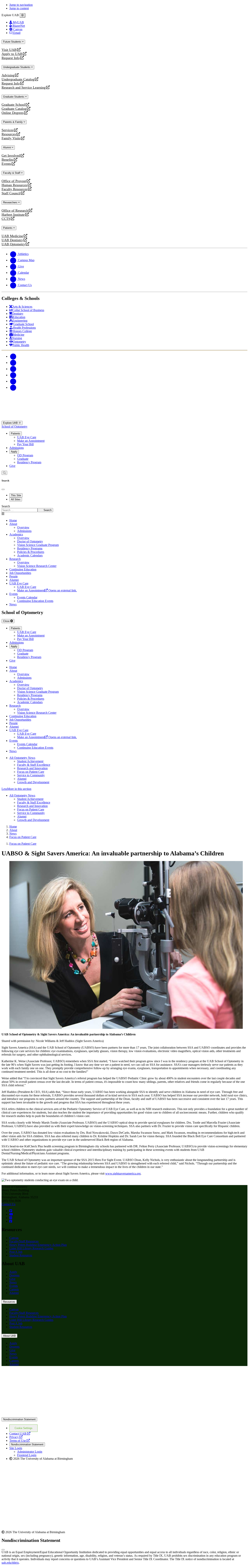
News (13, 1282)
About (13, 524)
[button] (124, 789)
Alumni (7, 147)
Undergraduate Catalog (18, 79)
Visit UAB (9, 50)
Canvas (13, 1237)
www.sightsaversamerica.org (123, 1173)
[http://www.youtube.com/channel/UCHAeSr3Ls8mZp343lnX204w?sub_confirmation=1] (11, 1214)
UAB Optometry (13, 244)
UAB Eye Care (26, 437)
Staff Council (11, 193)
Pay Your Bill (25, 444)
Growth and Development (33, 782)
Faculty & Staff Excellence (33, 764)
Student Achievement (30, 761)
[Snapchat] (13, 381)
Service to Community (31, 775)
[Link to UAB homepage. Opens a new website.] (36, 1375)
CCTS (7, 219)
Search (6, 506)
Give (12, 465)
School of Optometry (14, 426)
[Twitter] (13, 362)
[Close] (22, 15)
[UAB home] (124, 419)
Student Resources (20, 1255)
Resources (9, 134)
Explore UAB (10, 422)
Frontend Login (26, 1455)
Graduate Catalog (14, 109)
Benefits (7, 160)
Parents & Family (13, 122)
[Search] (4, 473)
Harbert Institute (13, 215)
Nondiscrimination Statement (19, 1419)
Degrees (14, 1275)
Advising (8, 75)
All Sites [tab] (15, 499)
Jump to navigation (21, 4)
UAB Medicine (12, 236)
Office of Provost (14, 181)
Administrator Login (29, 1451)
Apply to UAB (12, 54)
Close (6, 621)
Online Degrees (13, 113)
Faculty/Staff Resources (24, 1241)
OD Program (25, 455)
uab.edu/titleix (10, 1562)
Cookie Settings (23, 1428)
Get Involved (11, 156)
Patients (8, 227)
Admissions (16, 447)
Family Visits (11, 138)
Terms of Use (19, 1440)
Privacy (16, 1437)
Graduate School (13, 105)
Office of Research (15, 211)
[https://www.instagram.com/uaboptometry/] (10, 1217)
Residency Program (29, 462)
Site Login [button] (15, 1448)
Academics (16, 534)
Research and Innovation (32, 768)
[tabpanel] (124, 508)
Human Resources (14, 185)
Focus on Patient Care (30, 771)
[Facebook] (13, 356)
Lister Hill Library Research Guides (31, 1248)
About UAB (9, 1335)
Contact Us (8, 1204)
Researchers (10, 202)
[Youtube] (13, 375)
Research (15, 559)
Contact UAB (19, 1433)
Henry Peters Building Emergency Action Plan (38, 1244)
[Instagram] (13, 368)
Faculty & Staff (12, 172)
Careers (14, 1289)
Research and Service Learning (24, 88)
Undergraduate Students (17, 67)
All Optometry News (22, 757)
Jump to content (19, 8)
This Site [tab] (16, 495)
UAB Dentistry (12, 240)
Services (7, 130)
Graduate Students (14, 96)
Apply (14, 451)
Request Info (11, 58)
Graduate (22, 458)
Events (7, 164)
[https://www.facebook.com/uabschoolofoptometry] (10, 1221)
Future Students (12, 41)
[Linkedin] (13, 387)
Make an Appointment (31, 440)
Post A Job (15, 1251)
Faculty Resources (14, 189)
